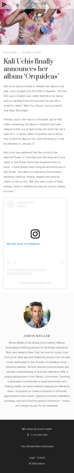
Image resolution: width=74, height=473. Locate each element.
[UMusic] (4, 4)
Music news (10, 52)
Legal (32, 457)
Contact (41, 457)
